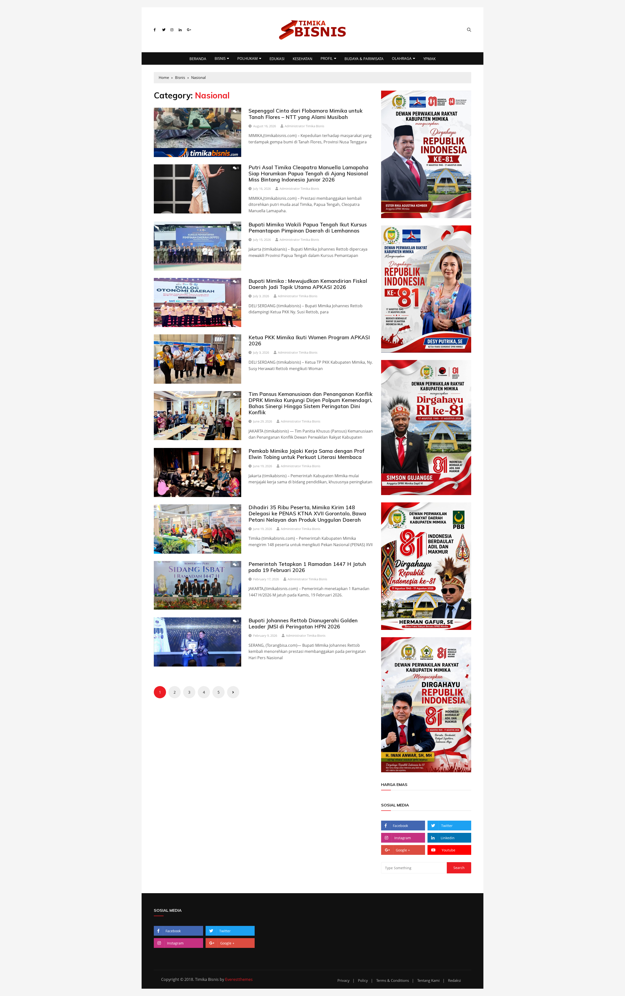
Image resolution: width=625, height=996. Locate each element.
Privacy (343, 980)
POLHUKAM (247, 58)
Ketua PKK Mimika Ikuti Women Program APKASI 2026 (309, 340)
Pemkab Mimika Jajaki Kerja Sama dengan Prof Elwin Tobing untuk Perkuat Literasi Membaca (307, 454)
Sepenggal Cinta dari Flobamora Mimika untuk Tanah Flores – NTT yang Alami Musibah (306, 113)
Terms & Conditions (392, 980)
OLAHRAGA (402, 58)
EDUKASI (277, 58)
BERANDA (197, 58)
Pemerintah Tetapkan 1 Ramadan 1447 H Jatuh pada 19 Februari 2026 (307, 567)
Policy (363, 980)
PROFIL (327, 58)
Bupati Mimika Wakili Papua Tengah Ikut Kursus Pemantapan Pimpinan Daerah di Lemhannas (308, 227)
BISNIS (220, 58)
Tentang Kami (428, 980)
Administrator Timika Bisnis (304, 126)
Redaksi (454, 980)
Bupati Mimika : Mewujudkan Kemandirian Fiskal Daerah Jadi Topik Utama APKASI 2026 (308, 284)
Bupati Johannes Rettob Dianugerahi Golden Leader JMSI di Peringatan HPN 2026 (303, 623)
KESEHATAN (302, 58)
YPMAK (429, 58)
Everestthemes (239, 979)
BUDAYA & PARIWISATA (364, 58)
